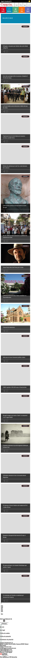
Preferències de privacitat (6, 639)
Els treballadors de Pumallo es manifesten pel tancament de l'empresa (13, 596)
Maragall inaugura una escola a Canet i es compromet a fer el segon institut (15, 416)
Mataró (3, 11)
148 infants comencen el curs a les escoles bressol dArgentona (14, 476)
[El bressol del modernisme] (15, 318)
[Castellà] (25, 5)
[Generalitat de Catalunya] (15, 622)
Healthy (15, 11)
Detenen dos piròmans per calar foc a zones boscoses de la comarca (15, 167)
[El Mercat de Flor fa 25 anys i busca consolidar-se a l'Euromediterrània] (15, 288)
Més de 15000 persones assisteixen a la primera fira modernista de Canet (15, 236)
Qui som (2, 627)
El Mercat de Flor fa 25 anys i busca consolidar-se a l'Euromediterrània (14, 296)
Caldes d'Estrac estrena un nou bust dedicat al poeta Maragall (14, 206)
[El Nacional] (29, 1)
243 (2, 611)
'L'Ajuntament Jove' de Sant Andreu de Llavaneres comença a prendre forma (14, 137)
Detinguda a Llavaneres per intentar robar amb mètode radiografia (15, 47)
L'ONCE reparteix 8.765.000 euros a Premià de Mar (14, 387)
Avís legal (2, 630)
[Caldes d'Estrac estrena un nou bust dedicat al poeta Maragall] (15, 193)
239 (2, 606)
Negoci (27, 11)
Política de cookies (5, 633)
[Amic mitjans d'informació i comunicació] (15, 654)
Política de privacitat (5, 636)
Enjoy (22, 11)
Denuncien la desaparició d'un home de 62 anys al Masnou (14, 536)
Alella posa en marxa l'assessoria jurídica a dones (14, 357)
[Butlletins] (29, 5)
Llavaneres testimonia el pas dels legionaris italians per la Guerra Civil (15, 446)
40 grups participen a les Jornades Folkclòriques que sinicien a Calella (15, 566)
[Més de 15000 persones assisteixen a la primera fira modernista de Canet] (15, 228)
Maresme (9, 11)
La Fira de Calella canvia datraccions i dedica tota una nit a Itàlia (15, 107)
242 (2, 610)
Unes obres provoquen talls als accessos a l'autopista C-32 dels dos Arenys (15, 77)
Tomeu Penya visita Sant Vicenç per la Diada (13, 267)
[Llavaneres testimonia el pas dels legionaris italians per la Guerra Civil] (15, 438)
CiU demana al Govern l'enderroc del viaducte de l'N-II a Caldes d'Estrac (15, 506)
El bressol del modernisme (9, 327)
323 (2, 614)
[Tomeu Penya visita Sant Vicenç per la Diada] (15, 258)
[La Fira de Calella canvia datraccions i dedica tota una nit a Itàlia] (15, 98)
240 (2, 607)
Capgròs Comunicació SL (6, 1)
